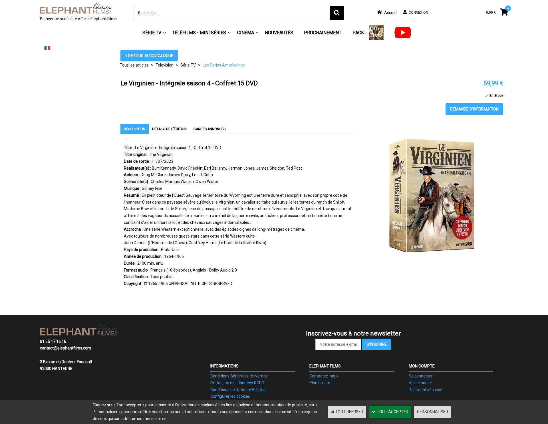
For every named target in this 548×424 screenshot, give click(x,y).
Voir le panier (420, 383)
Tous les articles (134, 65)
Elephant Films (325, 366)
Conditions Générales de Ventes (239, 376)
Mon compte (422, 366)
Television (165, 65)
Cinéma (245, 32)
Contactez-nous (324, 376)
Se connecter (421, 376)
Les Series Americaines (224, 65)
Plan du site (319, 383)
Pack (358, 32)
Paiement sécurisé (425, 389)
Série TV (151, 32)
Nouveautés (279, 32)
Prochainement (322, 32)
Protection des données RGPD (237, 383)
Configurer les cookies (230, 396)
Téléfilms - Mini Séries (199, 32)
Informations (224, 366)
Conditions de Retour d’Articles (237, 389)
